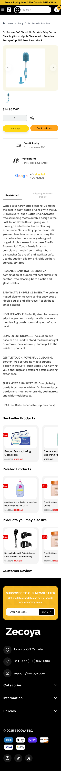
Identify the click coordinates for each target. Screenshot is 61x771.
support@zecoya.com (29, 673)
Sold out (15, 128)
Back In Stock (44, 128)
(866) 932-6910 (39, 661)
